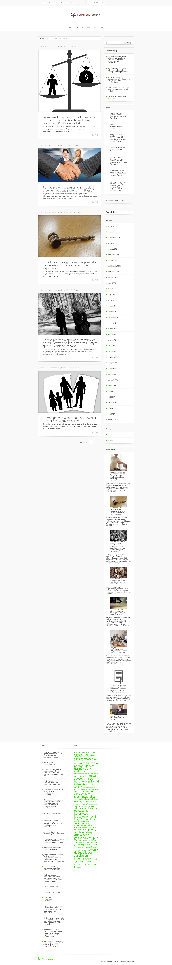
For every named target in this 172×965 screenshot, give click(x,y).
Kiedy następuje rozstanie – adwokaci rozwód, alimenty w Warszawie (53, 782)
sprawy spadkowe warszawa (85, 844)
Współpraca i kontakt (46, 960)
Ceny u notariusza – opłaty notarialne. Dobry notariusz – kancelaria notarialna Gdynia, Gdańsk (118, 137)
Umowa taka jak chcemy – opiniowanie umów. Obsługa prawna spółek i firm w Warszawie (118, 160)
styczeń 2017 (113, 420)
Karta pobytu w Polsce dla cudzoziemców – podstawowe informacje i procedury (53, 792)
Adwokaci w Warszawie (52, 892)
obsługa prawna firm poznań (86, 800)
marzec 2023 (112, 306)
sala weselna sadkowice (86, 840)
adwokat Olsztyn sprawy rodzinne (85, 756)
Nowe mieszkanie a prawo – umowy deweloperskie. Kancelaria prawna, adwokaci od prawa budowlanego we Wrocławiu (117, 546)
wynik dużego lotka (86, 851)
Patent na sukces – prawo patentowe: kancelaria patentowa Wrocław (118, 115)
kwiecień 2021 (113, 323)
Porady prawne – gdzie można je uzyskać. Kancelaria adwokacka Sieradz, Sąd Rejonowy (70, 265)
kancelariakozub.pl (55, 46)
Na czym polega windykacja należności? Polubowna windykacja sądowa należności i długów (53, 943)
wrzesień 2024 (113, 255)
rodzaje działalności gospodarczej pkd (86, 835)
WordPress (130, 961)
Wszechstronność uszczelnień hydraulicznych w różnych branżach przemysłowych (119, 79)
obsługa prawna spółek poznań (87, 804)
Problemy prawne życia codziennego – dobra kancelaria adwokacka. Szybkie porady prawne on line (53, 772)
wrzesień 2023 (113, 272)
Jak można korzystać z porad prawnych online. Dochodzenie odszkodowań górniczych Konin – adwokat (69, 120)
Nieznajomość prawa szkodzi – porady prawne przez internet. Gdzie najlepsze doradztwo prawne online (118, 186)
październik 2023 (114, 266)
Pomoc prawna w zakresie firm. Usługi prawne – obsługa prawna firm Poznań (68, 188)
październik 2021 (114, 317)
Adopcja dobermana (85, 752)
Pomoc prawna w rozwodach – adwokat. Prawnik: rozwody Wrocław (70, 419)
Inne (109, 435)
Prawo (77, 46)
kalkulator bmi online (83, 785)
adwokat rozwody (83, 758)
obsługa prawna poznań (90, 803)
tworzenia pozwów (84, 847)
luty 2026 (111, 232)
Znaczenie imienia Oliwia (86, 865)
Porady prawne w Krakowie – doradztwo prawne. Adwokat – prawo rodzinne (53, 840)
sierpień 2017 (113, 380)
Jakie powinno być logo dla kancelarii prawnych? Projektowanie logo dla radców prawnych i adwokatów (53, 909)
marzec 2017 (112, 408)
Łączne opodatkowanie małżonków (116, 126)
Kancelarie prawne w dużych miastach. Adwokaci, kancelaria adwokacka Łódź (118, 173)
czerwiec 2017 (113, 391)
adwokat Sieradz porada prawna (86, 760)
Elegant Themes (113, 961)
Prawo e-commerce (50, 887)
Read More (95, 135)
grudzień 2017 (113, 357)
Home (44, 38)
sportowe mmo (91, 842)
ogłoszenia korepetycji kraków (81, 813)
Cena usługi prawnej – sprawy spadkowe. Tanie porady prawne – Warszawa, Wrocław (52, 754)
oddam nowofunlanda (86, 808)
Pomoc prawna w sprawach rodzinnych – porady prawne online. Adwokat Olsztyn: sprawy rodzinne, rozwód (70, 343)
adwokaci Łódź (82, 754)
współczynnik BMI (84, 850)
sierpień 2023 (113, 277)
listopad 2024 (113, 249)
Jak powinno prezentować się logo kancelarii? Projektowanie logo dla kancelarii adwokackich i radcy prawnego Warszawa (53, 858)
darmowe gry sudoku (82, 770)
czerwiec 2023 (113, 289)
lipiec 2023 (112, 283)
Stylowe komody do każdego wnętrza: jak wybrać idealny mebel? (118, 89)
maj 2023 (111, 294)
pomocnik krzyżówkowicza (85, 818)
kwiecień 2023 (113, 300)
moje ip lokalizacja (82, 799)
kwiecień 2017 (113, 403)
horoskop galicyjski (86, 781)
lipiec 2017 (112, 386)
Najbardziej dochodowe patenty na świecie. (52, 848)
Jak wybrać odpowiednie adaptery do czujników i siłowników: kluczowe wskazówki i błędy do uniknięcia (117, 59)
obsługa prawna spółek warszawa (84, 806)
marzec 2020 (112, 329)
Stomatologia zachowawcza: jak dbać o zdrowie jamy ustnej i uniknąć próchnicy (118, 70)
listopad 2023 (113, 260)
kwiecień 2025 (113, 243)
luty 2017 (111, 414)
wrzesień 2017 (113, 374)
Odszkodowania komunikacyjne (49, 763)
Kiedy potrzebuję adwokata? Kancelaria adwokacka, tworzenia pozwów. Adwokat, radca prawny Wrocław (52, 878)
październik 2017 (114, 368)
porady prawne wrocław (82, 822)
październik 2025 (114, 237)
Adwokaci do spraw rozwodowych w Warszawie (117, 149)
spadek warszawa (79, 842)
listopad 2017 (113, 363)
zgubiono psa (82, 861)
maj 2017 (111, 397)
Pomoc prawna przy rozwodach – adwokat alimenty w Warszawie (51, 868)
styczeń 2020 (113, 334)
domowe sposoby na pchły (85, 777)
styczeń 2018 (113, 351)
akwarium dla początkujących (86, 764)
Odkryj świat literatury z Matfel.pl (117, 97)
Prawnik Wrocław (83, 825)
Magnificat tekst (84, 796)
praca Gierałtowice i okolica (85, 822)
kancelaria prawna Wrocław (89, 789)
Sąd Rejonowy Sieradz (81, 846)
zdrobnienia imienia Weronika (85, 857)
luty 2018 (111, 346)
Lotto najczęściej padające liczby (83, 793)
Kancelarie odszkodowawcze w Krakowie (50, 899)
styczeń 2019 (113, 340)
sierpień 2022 (113, 311)
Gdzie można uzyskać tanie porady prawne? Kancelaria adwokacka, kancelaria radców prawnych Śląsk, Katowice (53, 921)
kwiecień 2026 (113, 226)
